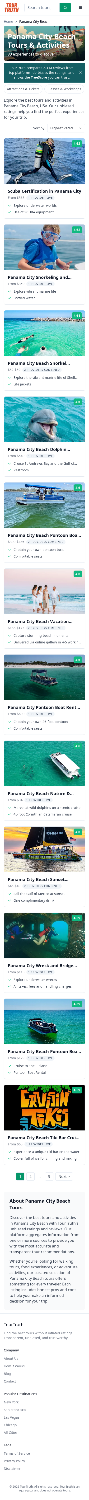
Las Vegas (11, 1417)
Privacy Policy (14, 1461)
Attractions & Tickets (23, 89)
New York (11, 1402)
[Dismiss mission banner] (80, 72)
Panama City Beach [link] (34, 21)
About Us (11, 1358)
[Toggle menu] (80, 7)
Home (8, 21)
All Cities (11, 1432)
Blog (7, 1373)
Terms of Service (17, 1453)
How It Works (14, 1366)
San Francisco (15, 1409)
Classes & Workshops (64, 89)
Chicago (10, 1425)
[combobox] (66, 128)
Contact (10, 1381)
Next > (64, 1176)
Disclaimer (12, 1468)
